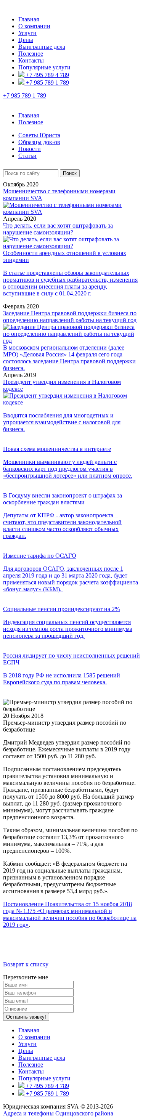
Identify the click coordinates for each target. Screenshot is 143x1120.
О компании (34, 26)
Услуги (27, 33)
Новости (29, 149)
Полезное (30, 53)
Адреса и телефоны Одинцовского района (58, 1113)
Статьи (27, 155)
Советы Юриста (39, 135)
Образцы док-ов (39, 142)
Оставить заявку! (26, 1017)
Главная (28, 19)
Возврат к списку (25, 964)
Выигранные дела (41, 46)
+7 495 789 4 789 (46, 75)
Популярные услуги (44, 67)
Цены (25, 40)
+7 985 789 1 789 (46, 82)
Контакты (31, 60)
